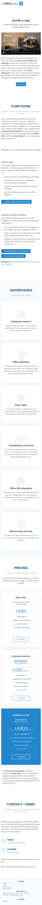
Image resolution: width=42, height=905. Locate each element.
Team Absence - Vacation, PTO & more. (16, 893)
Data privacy (7, 887)
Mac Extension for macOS (14, 256)
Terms (5, 885)
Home (5, 883)
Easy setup (21, 405)
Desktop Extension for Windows (17, 251)
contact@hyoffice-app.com (16, 843)
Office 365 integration (21, 488)
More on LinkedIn (13, 852)
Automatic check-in (21, 321)
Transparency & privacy (21, 445)
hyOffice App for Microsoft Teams (17, 202)
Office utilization (21, 362)
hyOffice (5, 901)
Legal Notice (7, 888)
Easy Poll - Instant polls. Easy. (13, 895)
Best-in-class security (21, 531)
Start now (21, 84)
